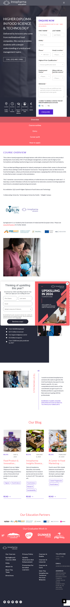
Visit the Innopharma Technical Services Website (43, 575)
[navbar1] (64, 3)
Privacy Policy (27, 554)
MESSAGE (42, 84)
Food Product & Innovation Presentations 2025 (11, 464)
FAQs (8, 563)
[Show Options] (31, 309)
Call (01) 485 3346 (14, 59)
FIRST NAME (43, 30)
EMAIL (41, 40)
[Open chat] (64, 601)
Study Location (58, 50)
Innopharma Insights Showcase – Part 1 (35, 463)
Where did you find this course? (57, 72)
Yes (42, 106)
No (49, 106)
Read (6, 497)
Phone (41, 50)
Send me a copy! (17, 322)
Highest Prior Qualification (48, 60)
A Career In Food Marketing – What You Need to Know (57, 464)
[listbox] (44, 76)
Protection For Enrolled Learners (28, 567)
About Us (9, 566)
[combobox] (58, 55)
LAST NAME (56, 30)
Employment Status (43, 71)
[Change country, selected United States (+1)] (41, 54)
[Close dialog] (67, 283)
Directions (10, 575)
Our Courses (10, 554)
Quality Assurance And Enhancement (28, 560)
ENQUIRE (46, 112)
